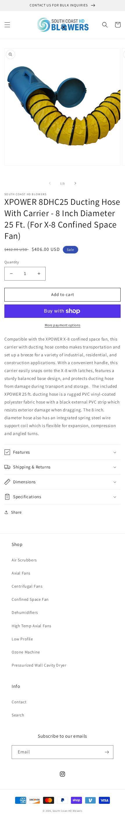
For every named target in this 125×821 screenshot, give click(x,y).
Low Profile (22, 639)
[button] (7, 24)
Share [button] (16, 512)
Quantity (11, 262)
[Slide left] (49, 183)
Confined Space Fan (30, 599)
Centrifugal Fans (27, 586)
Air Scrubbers (24, 560)
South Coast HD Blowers (67, 810)
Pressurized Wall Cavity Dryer (39, 665)
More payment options (63, 325)
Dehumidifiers (25, 612)
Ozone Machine (26, 652)
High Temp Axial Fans (31, 625)
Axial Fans (21, 573)
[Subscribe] (106, 752)
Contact (19, 701)
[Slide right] (75, 183)
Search (18, 715)
